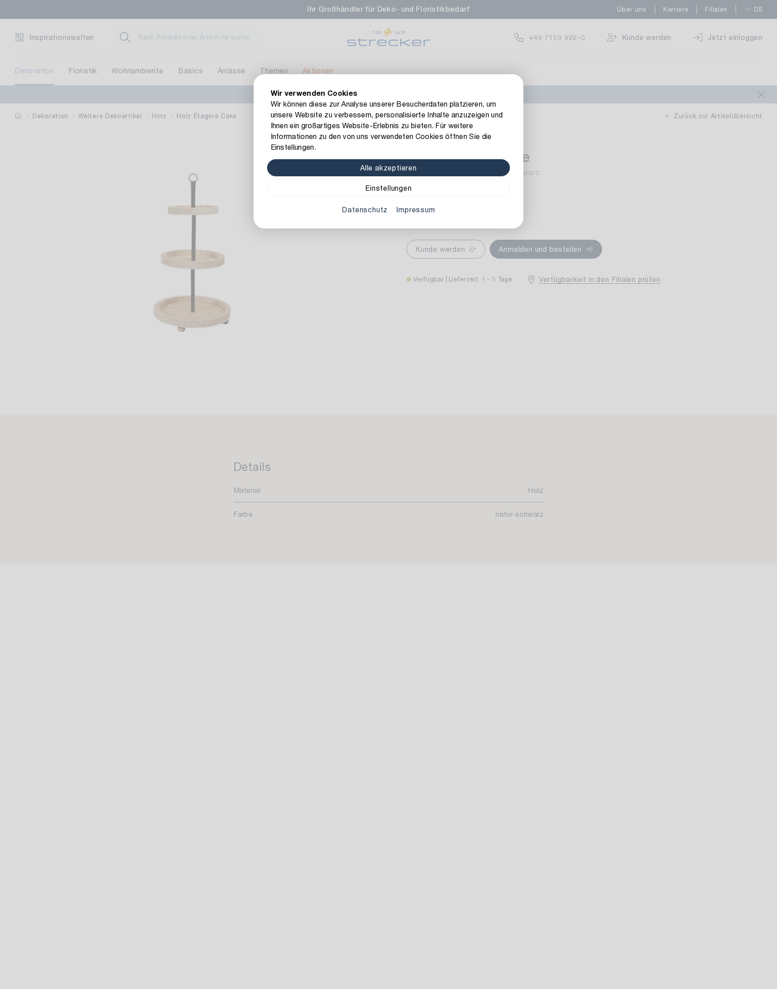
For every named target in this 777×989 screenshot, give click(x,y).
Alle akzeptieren (388, 167)
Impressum (415, 209)
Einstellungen (388, 187)
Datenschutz (365, 209)
